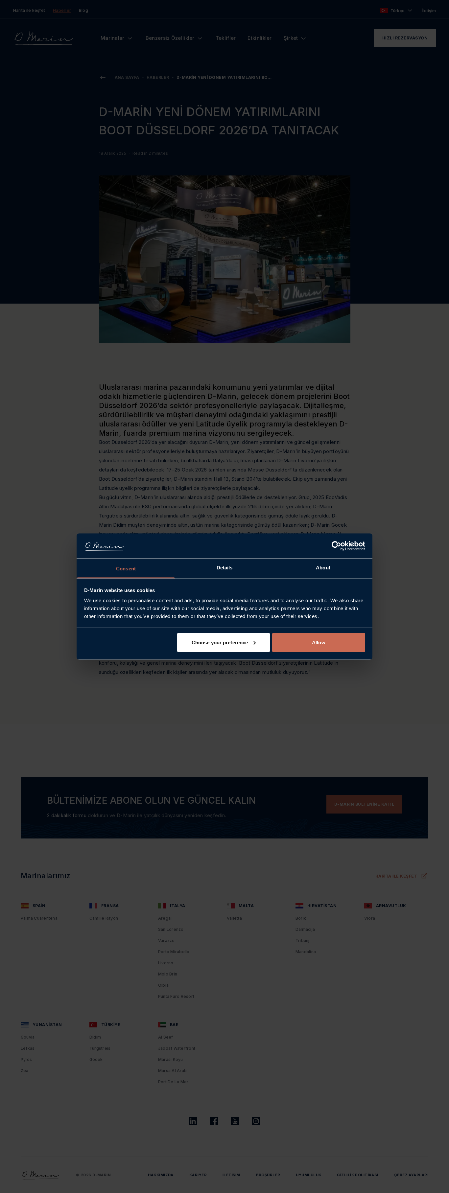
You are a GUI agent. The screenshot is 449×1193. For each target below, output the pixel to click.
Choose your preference (220, 642)
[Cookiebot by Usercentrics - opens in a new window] (336, 546)
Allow (318, 642)
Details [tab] (225, 567)
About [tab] (323, 567)
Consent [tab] (126, 568)
